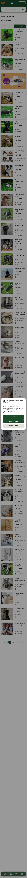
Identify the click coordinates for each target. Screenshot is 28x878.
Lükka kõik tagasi (13, 421)
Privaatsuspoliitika (7, 413)
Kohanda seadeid (13, 426)
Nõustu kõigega (13, 417)
